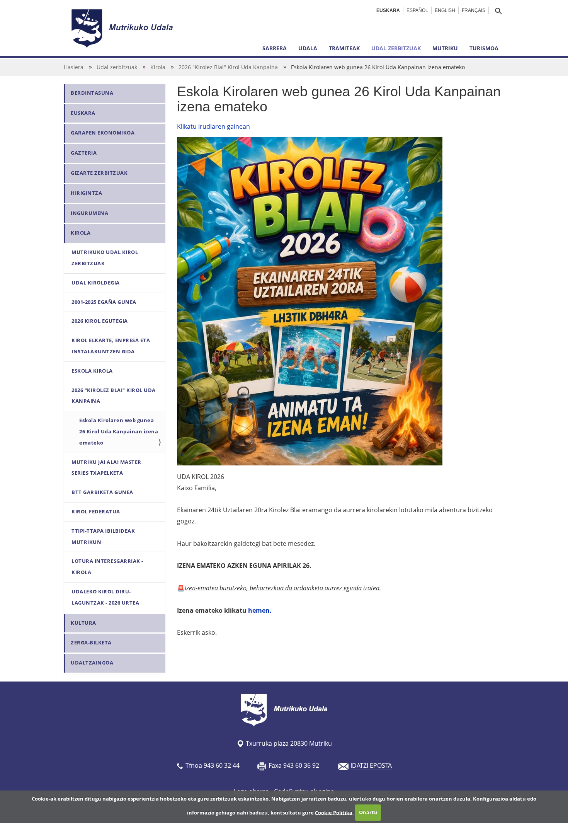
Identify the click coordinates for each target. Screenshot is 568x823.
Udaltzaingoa (92, 662)
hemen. (260, 610)
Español (417, 10)
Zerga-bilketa (91, 642)
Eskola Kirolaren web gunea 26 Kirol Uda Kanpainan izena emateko (118, 431)
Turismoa (483, 48)
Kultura (83, 623)
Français (473, 10)
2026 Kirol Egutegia (99, 321)
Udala (307, 48)
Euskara (388, 10)
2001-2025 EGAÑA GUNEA (103, 302)
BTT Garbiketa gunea (102, 492)
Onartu (368, 812)
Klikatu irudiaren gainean (213, 126)
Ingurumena (89, 213)
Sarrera (274, 48)
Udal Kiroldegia (95, 282)
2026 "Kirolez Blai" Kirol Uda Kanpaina (228, 67)
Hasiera (73, 67)
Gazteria (84, 153)
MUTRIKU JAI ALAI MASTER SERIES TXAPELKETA (106, 468)
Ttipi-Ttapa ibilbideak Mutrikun (103, 536)
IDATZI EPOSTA (371, 765)
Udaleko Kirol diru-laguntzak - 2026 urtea (105, 597)
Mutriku (445, 48)
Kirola (157, 67)
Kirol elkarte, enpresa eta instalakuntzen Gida (110, 346)
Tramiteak (344, 48)
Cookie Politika (333, 812)
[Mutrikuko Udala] (123, 28)
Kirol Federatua (95, 511)
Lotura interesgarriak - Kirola (107, 567)
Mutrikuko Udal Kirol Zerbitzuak (104, 258)
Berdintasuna (92, 93)
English (445, 10)
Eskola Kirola (92, 371)
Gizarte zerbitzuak (99, 173)
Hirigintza (86, 193)
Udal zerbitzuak (396, 48)
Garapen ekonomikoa (102, 132)
